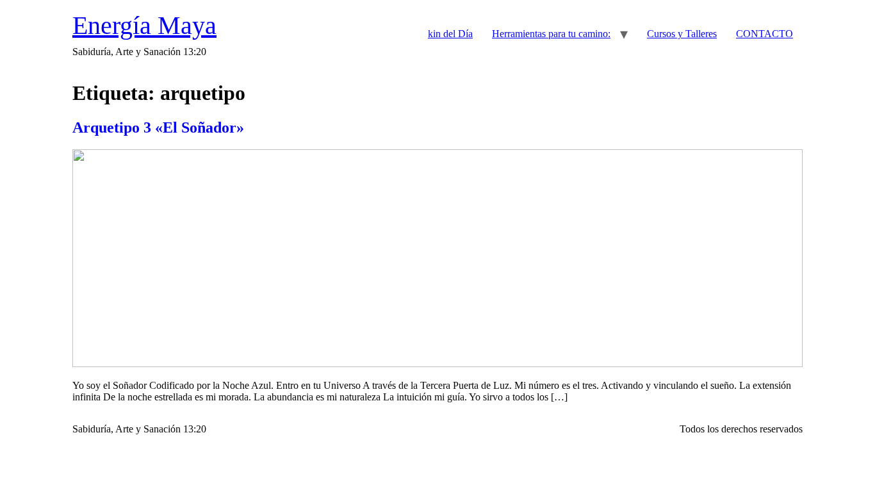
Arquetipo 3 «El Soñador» (158, 127)
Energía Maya (144, 25)
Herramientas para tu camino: (551, 33)
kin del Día (450, 33)
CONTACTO (764, 33)
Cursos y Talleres (682, 33)
